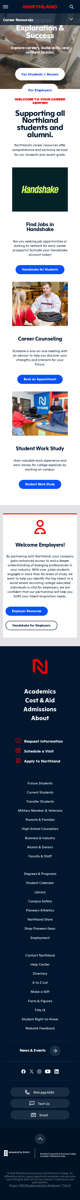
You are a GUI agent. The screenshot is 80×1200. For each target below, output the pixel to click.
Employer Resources (26, 611)
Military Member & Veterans (40, 810)
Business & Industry (40, 837)
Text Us (43, 1103)
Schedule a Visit (39, 750)
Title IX (40, 1009)
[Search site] (71, 7)
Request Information (43, 740)
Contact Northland (40, 955)
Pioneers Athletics (40, 910)
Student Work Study (40, 484)
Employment (40, 937)
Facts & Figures (40, 1000)
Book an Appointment (40, 379)
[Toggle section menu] (71, 19)
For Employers (40, 90)
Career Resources (18, 19)
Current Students (40, 792)
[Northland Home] (40, 666)
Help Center (40, 964)
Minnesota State (58, 1156)
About (40, 717)
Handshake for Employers (31, 625)
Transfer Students (40, 801)
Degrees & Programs (40, 873)
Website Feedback (40, 1028)
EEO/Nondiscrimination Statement (40, 1185)
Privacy (13, 1185)
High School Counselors (40, 828)
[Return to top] (40, 1139)
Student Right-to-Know (40, 1019)
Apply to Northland (42, 760)
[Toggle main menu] (5, 6)
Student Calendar (40, 882)
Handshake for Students (40, 269)
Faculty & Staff (40, 856)
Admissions (40, 709)
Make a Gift (40, 991)
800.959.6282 (43, 1092)
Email (45, 1114)
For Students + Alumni (40, 74)
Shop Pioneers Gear (40, 928)
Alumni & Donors (40, 846)
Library (40, 891)
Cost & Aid (40, 700)
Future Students (40, 783)
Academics (40, 691)
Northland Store (40, 919)
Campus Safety (40, 901)
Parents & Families (40, 819)
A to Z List (40, 982)
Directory (40, 973)
